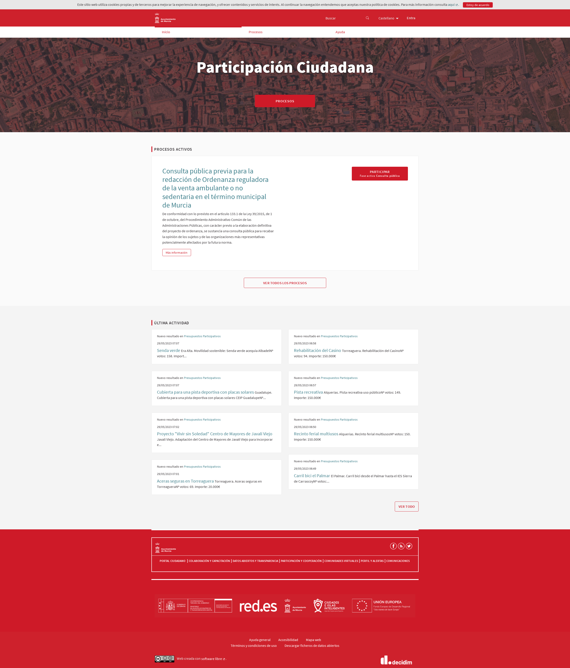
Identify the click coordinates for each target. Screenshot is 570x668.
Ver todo (407, 506)
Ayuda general (260, 639)
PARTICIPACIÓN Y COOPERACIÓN (301, 561)
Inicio (166, 32)
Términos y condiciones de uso (254, 645)
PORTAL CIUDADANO (173, 561)
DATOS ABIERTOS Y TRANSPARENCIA (255, 561)
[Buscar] (367, 18)
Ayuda (340, 32)
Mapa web (313, 639)
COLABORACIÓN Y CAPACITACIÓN (209, 561)
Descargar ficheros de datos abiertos (312, 645)
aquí (453, 4)
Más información (178, 253)
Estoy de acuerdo (477, 5)
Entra (411, 18)
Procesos (256, 32)
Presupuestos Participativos (202, 336)
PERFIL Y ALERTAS (372, 561)
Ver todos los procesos (285, 283)
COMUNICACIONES (398, 561)
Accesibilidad (288, 639)
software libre (213, 658)
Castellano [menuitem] (386, 18)
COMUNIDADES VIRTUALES (341, 561)
